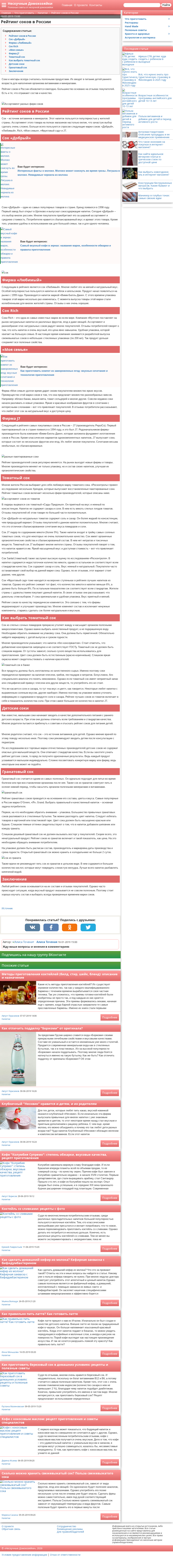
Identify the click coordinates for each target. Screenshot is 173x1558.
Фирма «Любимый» (20, 42)
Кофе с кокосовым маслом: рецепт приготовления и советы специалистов (50, 1420)
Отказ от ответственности (65, 1554)
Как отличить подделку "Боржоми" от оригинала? (42, 1028)
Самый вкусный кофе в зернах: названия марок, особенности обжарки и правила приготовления (65, 247)
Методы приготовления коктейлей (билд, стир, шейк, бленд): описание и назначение (60, 976)
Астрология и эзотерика (140, 37)
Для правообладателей (70, 1531)
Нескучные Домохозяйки (30, 3)
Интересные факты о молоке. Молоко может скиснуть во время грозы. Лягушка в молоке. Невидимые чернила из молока (69, 172)
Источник (7, 908)
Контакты (95, 5)
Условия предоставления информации (24, 1554)
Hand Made (131, 26)
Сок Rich (13, 46)
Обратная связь (11, 1529)
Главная (67, 5)
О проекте (81, 5)
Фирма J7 (14, 53)
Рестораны (131, 22)
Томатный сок (17, 56)
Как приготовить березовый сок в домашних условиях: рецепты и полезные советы (55, 1366)
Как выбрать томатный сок (24, 60)
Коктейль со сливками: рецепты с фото (33, 1209)
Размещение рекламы (70, 1529)
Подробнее (109, 1017)
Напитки (6, 1019)
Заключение (16, 71)
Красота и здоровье (137, 33)
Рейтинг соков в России (22, 35)
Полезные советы (136, 30)
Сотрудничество (66, 1526)
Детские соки (16, 64)
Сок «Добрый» (17, 39)
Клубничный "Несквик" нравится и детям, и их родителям (49, 1104)
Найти (166, 5)
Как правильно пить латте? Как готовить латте (40, 1314)
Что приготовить (135, 18)
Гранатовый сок (18, 67)
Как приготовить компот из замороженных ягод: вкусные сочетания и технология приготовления (64, 372)
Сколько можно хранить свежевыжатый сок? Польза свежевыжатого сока (57, 1475)
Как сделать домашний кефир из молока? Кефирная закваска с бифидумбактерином (53, 1261)
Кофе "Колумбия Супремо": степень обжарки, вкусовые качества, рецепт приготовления (54, 1156)
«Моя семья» (16, 49)
